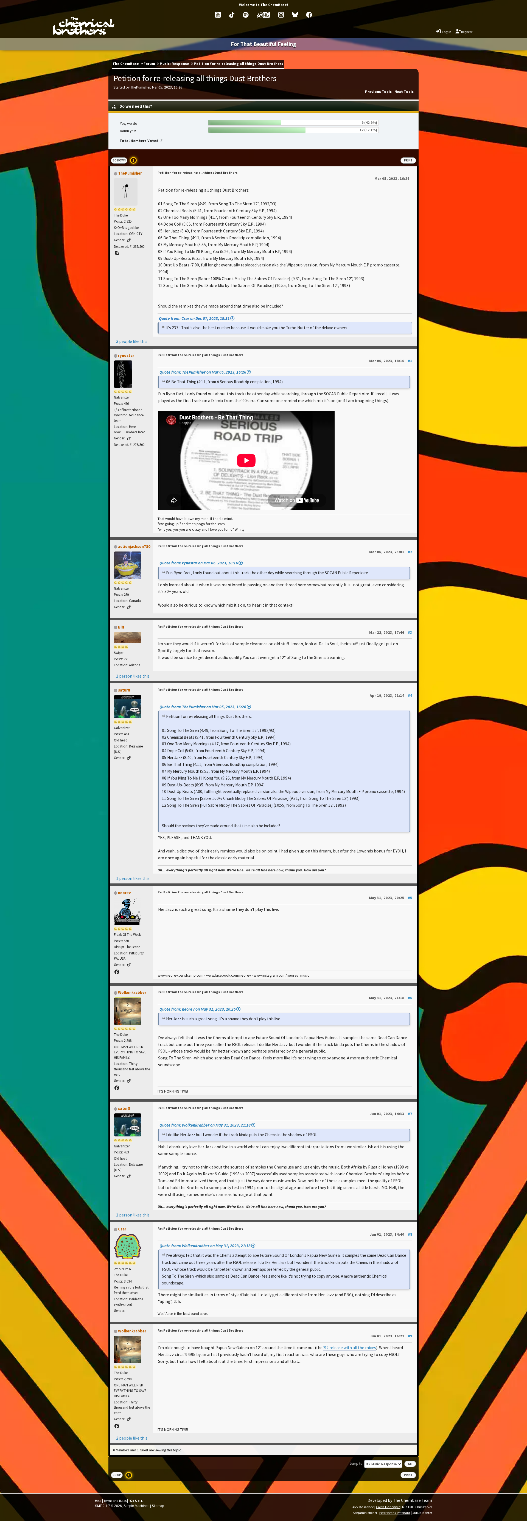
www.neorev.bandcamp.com (180, 975)
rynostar (126, 355)
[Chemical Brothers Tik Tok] (231, 15)
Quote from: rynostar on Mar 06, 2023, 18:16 (198, 562)
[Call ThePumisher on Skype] (117, 253)
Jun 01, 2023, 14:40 (391, 1234)
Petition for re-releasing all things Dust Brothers (197, 172)
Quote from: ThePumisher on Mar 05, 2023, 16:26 (202, 372)
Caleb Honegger (388, 1507)
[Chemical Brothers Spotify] (246, 15)
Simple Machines (136, 1506)
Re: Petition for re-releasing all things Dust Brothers (200, 355)
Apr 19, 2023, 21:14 (391, 695)
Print (408, 160)
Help (98, 1501)
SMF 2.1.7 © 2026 (108, 1506)
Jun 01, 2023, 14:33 (391, 1113)
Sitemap (158, 1506)
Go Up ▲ (136, 1501)
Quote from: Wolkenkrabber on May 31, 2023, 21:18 (205, 1125)
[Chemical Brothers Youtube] (218, 15)
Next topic (404, 91)
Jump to (356, 1463)
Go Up (117, 1475)
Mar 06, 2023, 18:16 (390, 360)
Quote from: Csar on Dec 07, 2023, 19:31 (194, 318)
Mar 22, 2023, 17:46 (390, 632)
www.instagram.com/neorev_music (281, 975)
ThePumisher (130, 173)
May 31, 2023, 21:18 (390, 997)
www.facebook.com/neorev (228, 975)
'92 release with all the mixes (349, 1347)
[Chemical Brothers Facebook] (309, 15)
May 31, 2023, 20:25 (390, 897)
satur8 (124, 690)
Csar (122, 1229)
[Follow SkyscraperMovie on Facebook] (117, 1088)
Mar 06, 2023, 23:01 (390, 551)
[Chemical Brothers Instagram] (281, 15)
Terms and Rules (115, 1501)
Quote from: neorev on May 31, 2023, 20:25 (197, 1009)
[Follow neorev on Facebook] (117, 972)
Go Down (119, 160)
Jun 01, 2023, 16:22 (391, 1336)
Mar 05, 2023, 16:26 (392, 178)
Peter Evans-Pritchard (394, 1512)
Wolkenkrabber (132, 992)
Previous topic (378, 91)
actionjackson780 (134, 546)
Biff (121, 627)
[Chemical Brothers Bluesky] (295, 15)
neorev (124, 892)
